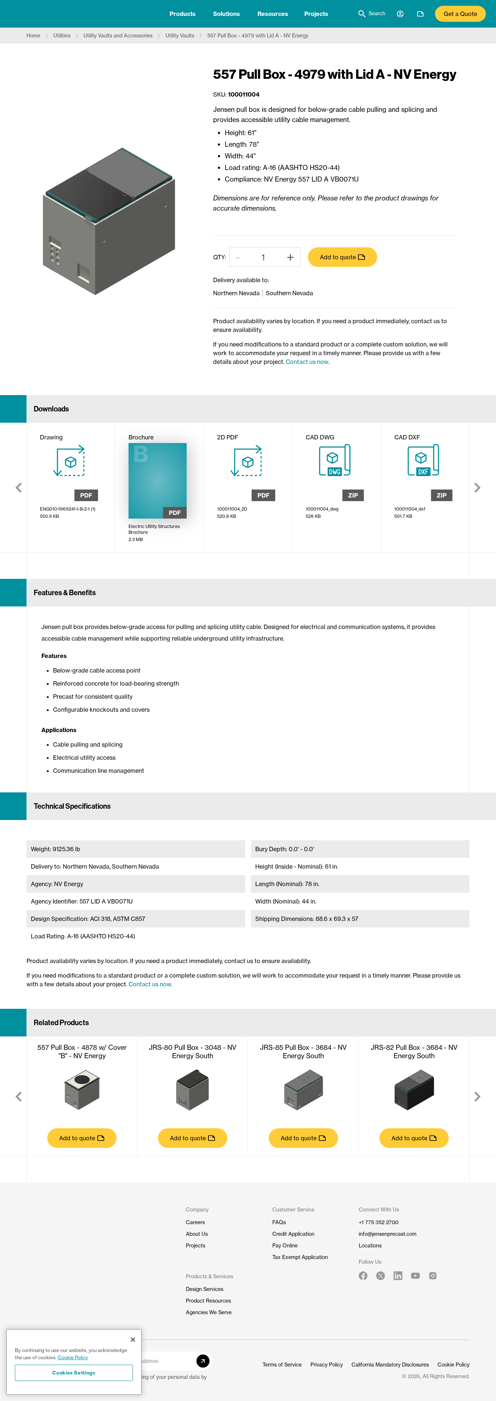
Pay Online (285, 1245)
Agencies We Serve (209, 1312)
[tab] (183, 13)
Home (33, 35)
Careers (195, 1222)
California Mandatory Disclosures (390, 1364)
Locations (370, 1245)
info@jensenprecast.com (387, 1234)
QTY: (219, 257)
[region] (74, 1362)
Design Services (204, 1289)
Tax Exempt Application (300, 1257)
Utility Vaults (180, 35)
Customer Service (293, 1209)
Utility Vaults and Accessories (118, 35)
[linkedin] (398, 1276)
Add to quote (338, 257)
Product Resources (208, 1301)
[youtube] (415, 1276)
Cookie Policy (453, 1364)
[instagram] (433, 1276)
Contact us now (307, 361)
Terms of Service (282, 1364)
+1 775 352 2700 (378, 1222)
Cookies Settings (73, 1373)
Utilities (61, 35)
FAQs (279, 1222)
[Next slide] (477, 487)
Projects (316, 13)
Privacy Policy (326, 1364)
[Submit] (203, 1361)
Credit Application (293, 1234)
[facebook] (363, 1276)
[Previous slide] (18, 487)
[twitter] (380, 1276)
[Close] (133, 1340)
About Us (197, 1234)
